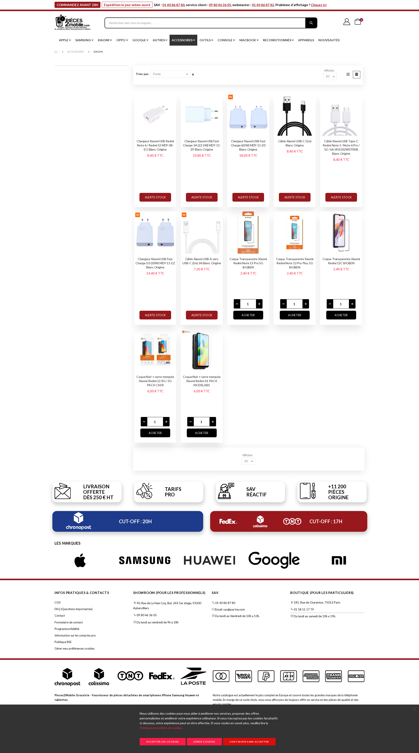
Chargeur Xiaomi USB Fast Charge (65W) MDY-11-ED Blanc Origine (248, 145)
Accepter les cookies (162, 741)
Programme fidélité (67, 629)
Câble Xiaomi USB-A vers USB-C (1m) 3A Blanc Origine (201, 261)
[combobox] (211, 23)
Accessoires (75, 51)
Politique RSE (63, 642)
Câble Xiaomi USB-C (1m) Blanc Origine (294, 143)
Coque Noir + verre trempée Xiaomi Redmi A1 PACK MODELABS (201, 381)
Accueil (56, 52)
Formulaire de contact (69, 622)
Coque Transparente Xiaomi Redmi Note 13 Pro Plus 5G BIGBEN (295, 263)
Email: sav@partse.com (230, 609)
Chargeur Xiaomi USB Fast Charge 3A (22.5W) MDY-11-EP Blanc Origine (202, 145)
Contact (60, 615)
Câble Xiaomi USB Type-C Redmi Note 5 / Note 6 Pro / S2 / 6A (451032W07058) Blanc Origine (341, 147)
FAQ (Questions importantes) (74, 609)
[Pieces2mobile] (73, 23)
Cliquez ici (318, 5)
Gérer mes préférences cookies (74, 648)
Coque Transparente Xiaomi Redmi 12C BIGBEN (341, 261)
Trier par (142, 74)
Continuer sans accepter (249, 741)
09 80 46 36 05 (220, 5)
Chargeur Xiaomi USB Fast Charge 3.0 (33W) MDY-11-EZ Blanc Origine (155, 263)
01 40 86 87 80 (173, 5)
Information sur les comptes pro (75, 635)
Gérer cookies (204, 741)
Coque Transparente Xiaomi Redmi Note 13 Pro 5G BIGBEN (248, 263)
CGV (58, 602)
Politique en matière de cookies (161, 728)
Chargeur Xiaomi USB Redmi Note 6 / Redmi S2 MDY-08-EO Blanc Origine (155, 145)
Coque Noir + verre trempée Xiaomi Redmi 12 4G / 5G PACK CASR (155, 381)
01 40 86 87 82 (263, 5)
